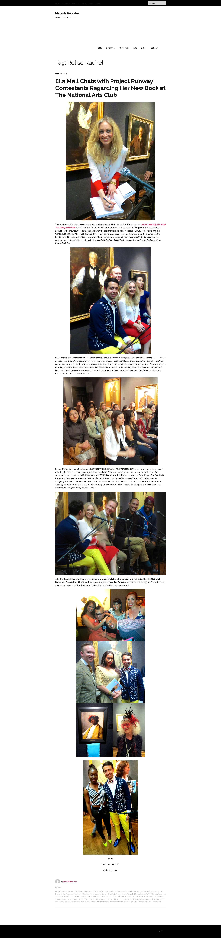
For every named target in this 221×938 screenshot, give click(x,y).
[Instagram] (162, 931)
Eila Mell (130, 894)
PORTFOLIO (76, 3)
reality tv (81, 902)
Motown (113, 896)
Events (59, 887)
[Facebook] (157, 931)
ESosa (136, 894)
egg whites (121, 894)
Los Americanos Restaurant (82, 896)
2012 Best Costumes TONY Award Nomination (75, 891)
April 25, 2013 (61, 73)
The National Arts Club (142, 902)
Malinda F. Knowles (101, 896)
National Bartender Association (147, 896)
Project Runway (142, 899)
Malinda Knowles (67, 13)
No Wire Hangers (114, 899)
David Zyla (112, 894)
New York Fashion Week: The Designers (91, 899)
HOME (57, 3)
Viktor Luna (157, 902)
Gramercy (66, 896)
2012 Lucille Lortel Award (103, 891)
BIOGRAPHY (66, 3)
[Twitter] (160, 931)
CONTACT (98, 3)
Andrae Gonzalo (121, 891)
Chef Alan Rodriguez (90, 894)
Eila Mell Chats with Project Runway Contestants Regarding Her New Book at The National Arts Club (110, 88)
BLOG (84, 3)
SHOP (91, 3)
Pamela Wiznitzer (128, 899)
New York (71, 899)
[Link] (164, 931)
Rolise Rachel (91, 902)
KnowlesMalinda (70, 881)
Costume (102, 894)
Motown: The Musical (126, 896)
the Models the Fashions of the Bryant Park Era (115, 902)
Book (130, 891)
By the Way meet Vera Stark (70, 894)
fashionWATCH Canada (149, 894)
